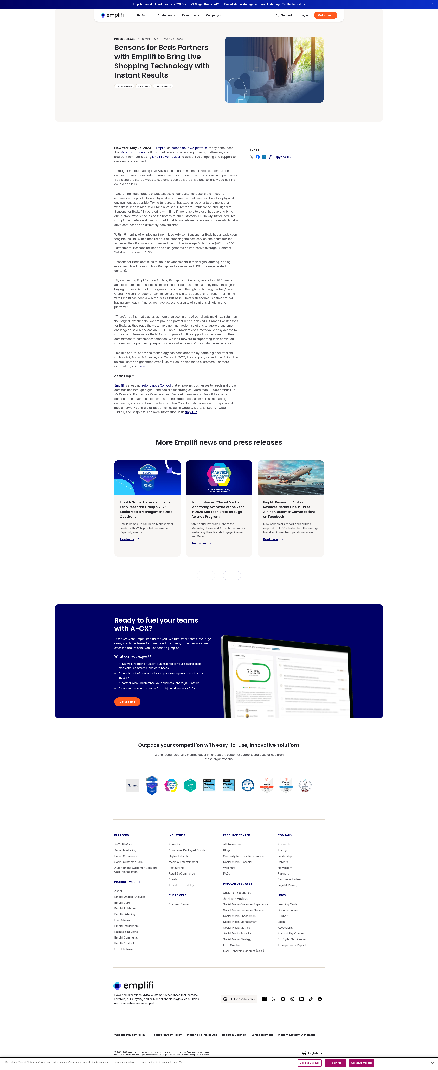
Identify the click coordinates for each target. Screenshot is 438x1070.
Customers (165, 15)
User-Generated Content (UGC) (243, 951)
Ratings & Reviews (126, 931)
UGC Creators (232, 945)
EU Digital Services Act (292, 939)
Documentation (288, 910)
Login (304, 15)
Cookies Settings (310, 1062)
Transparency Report (292, 945)
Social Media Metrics (236, 927)
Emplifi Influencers (126, 926)
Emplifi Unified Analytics (129, 896)
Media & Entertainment (183, 862)
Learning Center (288, 904)
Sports (173, 879)
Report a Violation (234, 1034)
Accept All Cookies (361, 1062)
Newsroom (285, 867)
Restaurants (176, 867)
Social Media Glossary (237, 862)
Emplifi (160, 148)
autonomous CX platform (189, 148)
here (141, 366)
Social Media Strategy (237, 939)
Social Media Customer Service (243, 910)
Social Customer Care (128, 862)
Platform (142, 15)
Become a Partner (289, 879)
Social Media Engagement (239, 916)
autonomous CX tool (156, 385)
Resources (189, 15)
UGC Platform (123, 949)
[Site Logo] (112, 15)
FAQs (226, 873)
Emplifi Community (126, 937)
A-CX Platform (123, 844)
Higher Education (180, 856)
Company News (124, 86)
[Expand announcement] (433, 4)
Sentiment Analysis (235, 898)
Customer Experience (237, 892)
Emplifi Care (122, 902)
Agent (118, 891)
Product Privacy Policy (166, 1034)
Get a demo (325, 15)
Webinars (229, 867)
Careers (283, 862)
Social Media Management (240, 921)
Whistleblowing (262, 1034)
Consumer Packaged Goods (187, 850)
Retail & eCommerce (182, 873)
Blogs (226, 850)
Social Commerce (125, 856)
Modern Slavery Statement (296, 1034)
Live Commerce (163, 86)
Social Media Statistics (237, 933)
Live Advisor (122, 920)
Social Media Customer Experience (245, 904)
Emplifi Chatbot (124, 943)
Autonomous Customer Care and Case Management (135, 869)
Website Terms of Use (202, 1034)
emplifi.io (191, 412)
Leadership (285, 856)
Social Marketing (125, 850)
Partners (283, 873)
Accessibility (285, 927)
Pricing (282, 850)
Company (212, 15)
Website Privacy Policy (130, 1034)
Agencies (175, 844)
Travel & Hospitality (181, 885)
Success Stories (179, 904)
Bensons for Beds (133, 152)
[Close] (432, 1063)
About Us (284, 844)
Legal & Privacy (288, 885)
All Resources (232, 844)
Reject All (335, 1062)
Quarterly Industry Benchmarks (243, 856)
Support (283, 916)
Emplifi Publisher (125, 908)
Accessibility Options (291, 933)
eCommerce (144, 86)
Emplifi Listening (124, 914)
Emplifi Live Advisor (166, 157)
